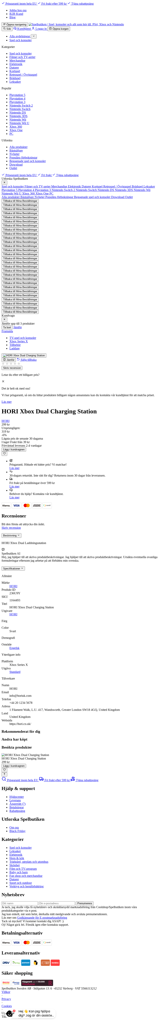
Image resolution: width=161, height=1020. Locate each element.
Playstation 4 (17, 98)
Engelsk (14, 648)
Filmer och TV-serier (22, 57)
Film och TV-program (23, 868)
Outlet (13, 168)
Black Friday (17, 831)
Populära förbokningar (23, 157)
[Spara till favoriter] (4, 454)
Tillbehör (15, 345)
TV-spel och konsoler (22, 337)
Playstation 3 (17, 102)
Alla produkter (18, 147)
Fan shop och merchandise (25, 875)
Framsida (7, 331)
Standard (14, 671)
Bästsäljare (16, 150)
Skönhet (14, 865)
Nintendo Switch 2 (21, 105)
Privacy (6, 999)
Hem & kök (16, 858)
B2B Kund (16, 13)
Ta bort (7, 327)
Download (16, 164)
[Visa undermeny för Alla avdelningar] (34, 36)
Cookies (7, 1006)
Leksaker (15, 81)
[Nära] (4, 182)
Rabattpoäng (17, 811)
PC (11, 133)
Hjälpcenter (16, 796)
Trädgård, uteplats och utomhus (28, 861)
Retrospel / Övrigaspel (23, 74)
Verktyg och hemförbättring (26, 886)
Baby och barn (18, 872)
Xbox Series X (18, 341)
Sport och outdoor (20, 882)
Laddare (14, 348)
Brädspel (14, 78)
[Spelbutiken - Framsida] (76, 24)
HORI (5, 421)
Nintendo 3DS (18, 116)
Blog (12, 17)
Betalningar (16, 807)
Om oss (14, 827)
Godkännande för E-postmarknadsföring (42, 917)
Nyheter (14, 154)
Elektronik (15, 64)
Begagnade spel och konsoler (27, 161)
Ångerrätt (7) (17, 803)
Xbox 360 (15, 126)
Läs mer (7, 401)
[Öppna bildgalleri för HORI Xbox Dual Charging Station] (24, 355)
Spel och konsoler (20, 53)
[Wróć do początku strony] (4, 774)
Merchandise (17, 60)
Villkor (6, 992)
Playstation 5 (17, 95)
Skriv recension (12, 367)
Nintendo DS (17, 112)
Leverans (15, 800)
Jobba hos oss (18, 10)
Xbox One (16, 130)
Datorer (14, 67)
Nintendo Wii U (19, 123)
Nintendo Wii (17, 119)
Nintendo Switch (19, 109)
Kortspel (14, 71)
